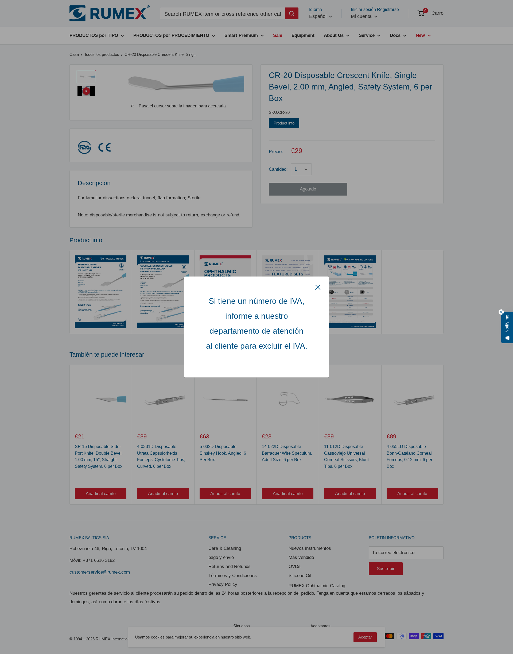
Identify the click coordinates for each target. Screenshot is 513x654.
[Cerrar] (318, 287)
